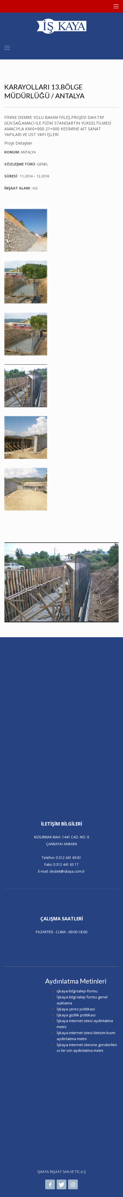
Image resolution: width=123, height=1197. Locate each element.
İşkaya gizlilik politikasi (76, 1015)
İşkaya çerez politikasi (76, 1009)
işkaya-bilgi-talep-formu (77, 991)
